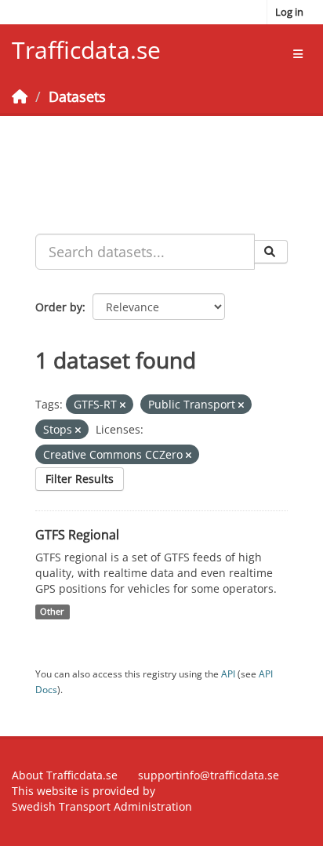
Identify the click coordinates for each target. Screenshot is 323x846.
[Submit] (271, 251)
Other (52, 611)
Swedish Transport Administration (102, 806)
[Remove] (122, 405)
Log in (289, 12)
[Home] (19, 96)
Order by (58, 307)
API (228, 673)
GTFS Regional (77, 534)
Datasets (77, 96)
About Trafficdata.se (65, 775)
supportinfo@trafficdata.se (208, 775)
